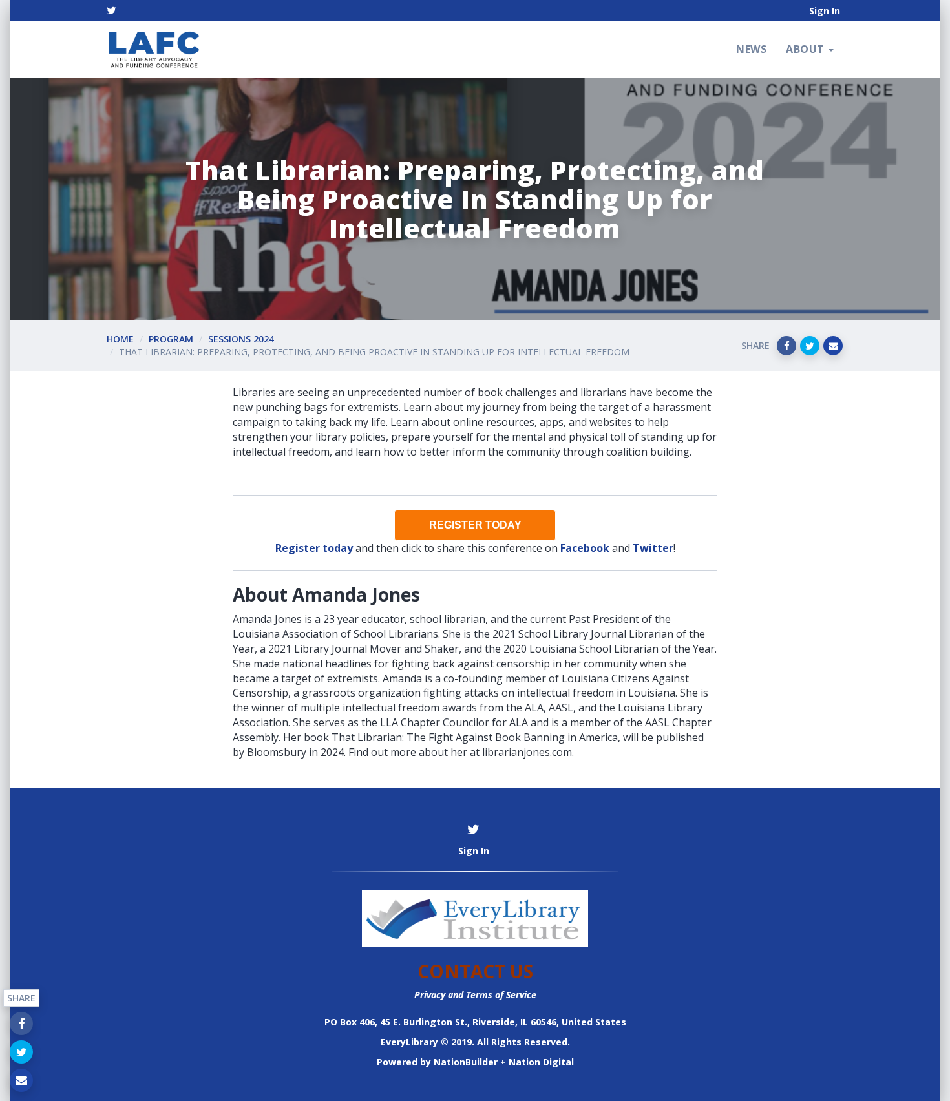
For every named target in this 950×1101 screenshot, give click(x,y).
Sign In (824, 11)
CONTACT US (475, 971)
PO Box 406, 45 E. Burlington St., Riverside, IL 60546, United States (475, 1022)
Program (171, 339)
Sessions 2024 (241, 339)
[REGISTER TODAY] (475, 525)
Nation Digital (541, 1062)
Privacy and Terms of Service (475, 995)
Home (120, 339)
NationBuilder (466, 1062)
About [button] (806, 49)
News (751, 49)
